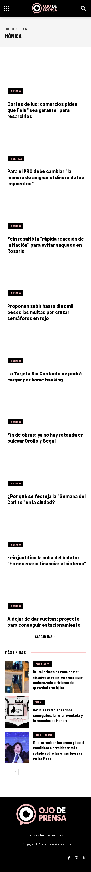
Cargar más (44, 637)
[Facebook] (69, 856)
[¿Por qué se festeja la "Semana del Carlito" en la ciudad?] (45, 469)
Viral (38, 702)
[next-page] (16, 772)
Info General (44, 735)
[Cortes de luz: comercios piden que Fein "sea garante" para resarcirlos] (45, 77)
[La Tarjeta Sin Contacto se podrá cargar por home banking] (45, 346)
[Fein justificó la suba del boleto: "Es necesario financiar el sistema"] (45, 530)
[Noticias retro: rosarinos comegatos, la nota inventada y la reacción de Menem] (17, 712)
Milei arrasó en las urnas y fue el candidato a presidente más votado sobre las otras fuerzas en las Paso (58, 750)
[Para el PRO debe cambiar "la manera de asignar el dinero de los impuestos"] (45, 144)
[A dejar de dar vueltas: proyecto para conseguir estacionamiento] (45, 591)
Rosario (16, 91)
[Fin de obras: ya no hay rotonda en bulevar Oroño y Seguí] (45, 408)
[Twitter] (84, 856)
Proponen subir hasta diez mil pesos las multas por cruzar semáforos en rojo (40, 312)
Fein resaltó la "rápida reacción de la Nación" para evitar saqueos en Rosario (45, 245)
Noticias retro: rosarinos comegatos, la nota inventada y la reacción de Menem (58, 715)
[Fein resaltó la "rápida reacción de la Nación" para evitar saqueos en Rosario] (45, 211)
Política (16, 158)
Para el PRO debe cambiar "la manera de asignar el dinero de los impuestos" (45, 177)
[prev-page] (8, 772)
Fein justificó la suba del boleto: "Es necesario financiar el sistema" (46, 560)
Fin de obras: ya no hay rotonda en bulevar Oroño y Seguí (45, 438)
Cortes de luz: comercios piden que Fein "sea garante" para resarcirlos (42, 110)
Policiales (42, 664)
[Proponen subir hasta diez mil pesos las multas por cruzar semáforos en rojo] (45, 279)
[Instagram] (76, 856)
